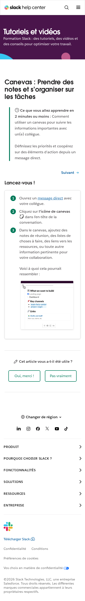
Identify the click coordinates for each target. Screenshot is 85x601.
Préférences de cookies (21, 558)
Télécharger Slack (17, 539)
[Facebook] (38, 429)
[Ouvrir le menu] (78, 7)
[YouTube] (57, 429)
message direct (50, 198)
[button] (24, 376)
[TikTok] (66, 429)
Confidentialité (15, 549)
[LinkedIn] (19, 429)
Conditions (40, 549)
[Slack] (39, 529)
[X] (47, 429)
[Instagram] (28, 429)
